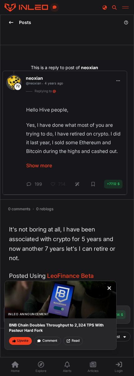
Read (75, 341)
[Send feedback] (54, 7)
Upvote (22, 341)
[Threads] (26, 7)
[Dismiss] (109, 288)
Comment (49, 341)
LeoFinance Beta (70, 275)
